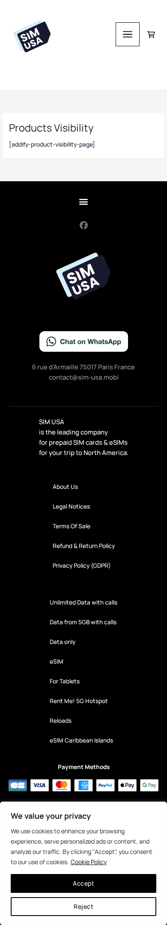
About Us (65, 486)
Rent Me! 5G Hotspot (79, 701)
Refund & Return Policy (84, 546)
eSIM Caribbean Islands (81, 740)
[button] (84, 201)
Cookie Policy (89, 862)
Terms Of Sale (71, 526)
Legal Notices (71, 506)
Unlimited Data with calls (83, 602)
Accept (83, 883)
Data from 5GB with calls (83, 622)
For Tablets (65, 681)
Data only (62, 642)
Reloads (61, 720)
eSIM (56, 661)
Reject (83, 906)
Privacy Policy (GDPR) (82, 565)
